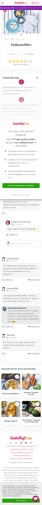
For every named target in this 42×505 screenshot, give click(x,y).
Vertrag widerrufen (21, 455)
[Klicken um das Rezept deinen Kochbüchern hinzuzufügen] (11, 389)
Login (35, 3)
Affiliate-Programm (26, 446)
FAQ (9, 446)
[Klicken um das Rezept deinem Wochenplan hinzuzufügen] (17, 377)
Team (14, 446)
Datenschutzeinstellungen (21, 459)
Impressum (15, 449)
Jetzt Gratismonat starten (21, 185)
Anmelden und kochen (21, 195)
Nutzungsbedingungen (21, 452)
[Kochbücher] (21, 35)
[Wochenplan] (36, 11)
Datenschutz (27, 449)
